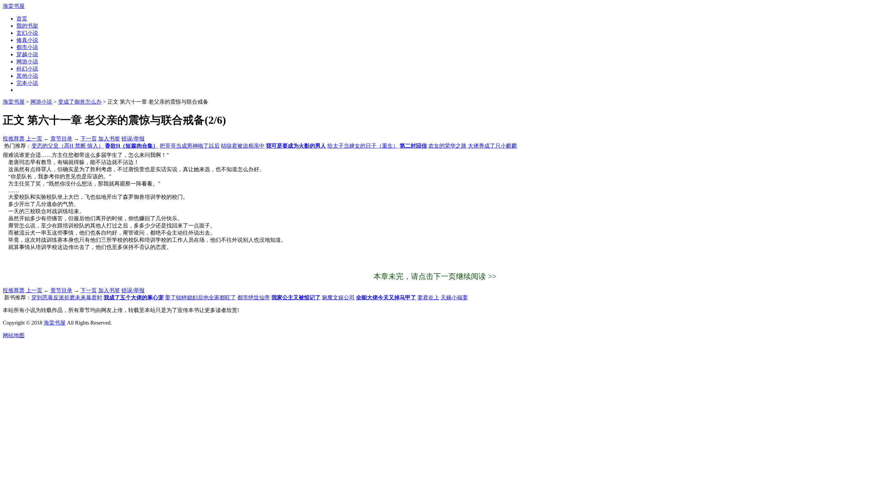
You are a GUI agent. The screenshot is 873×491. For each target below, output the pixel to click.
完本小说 (27, 83)
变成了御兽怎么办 (80, 102)
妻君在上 (428, 297)
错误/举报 (133, 139)
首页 (21, 18)
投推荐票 (14, 139)
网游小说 (27, 61)
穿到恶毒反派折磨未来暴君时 (66, 297)
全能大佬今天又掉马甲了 (386, 297)
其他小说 (27, 76)
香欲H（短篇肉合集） (131, 146)
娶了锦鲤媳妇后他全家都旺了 (200, 297)
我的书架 (27, 26)
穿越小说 (27, 54)
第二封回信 (413, 146)
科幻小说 (27, 69)
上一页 (34, 139)
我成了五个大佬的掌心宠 (134, 297)
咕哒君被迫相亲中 (243, 146)
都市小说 (27, 47)
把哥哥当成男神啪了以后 (190, 146)
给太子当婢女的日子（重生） (362, 146)
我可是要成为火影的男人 (296, 146)
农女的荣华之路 (447, 146)
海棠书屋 (14, 6)
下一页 (88, 139)
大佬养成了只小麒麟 (492, 146)
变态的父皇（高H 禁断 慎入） (67, 146)
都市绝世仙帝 (253, 297)
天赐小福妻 (454, 297)
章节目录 (61, 139)
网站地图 (14, 335)
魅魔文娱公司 (338, 297)
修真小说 (27, 40)
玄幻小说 (27, 33)
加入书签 (109, 139)
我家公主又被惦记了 (296, 297)
